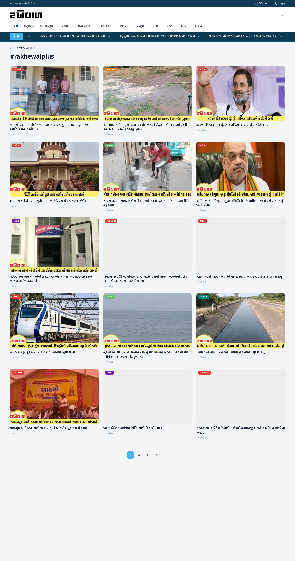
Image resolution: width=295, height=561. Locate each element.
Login (281, 3)
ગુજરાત (65, 27)
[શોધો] (281, 14)
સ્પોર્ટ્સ (140, 27)
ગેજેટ (169, 27)
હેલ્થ (155, 27)
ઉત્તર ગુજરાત (85, 27)
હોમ (15, 27)
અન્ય (183, 27)
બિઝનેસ (124, 27)
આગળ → (160, 455)
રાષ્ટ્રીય (27, 27)
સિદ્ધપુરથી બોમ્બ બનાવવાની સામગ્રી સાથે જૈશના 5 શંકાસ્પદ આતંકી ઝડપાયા (93, 36)
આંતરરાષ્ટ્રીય (46, 27)
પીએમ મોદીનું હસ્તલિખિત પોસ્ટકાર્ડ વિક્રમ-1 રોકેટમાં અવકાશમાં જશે (179, 36)
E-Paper (263, 3)
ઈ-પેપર (199, 27)
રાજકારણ (106, 27)
